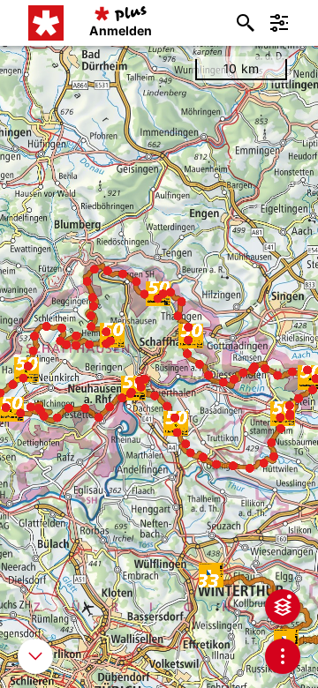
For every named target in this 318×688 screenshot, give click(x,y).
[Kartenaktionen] (282, 656)
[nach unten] (35, 656)
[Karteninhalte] (282, 606)
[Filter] (279, 23)
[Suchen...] (245, 23)
